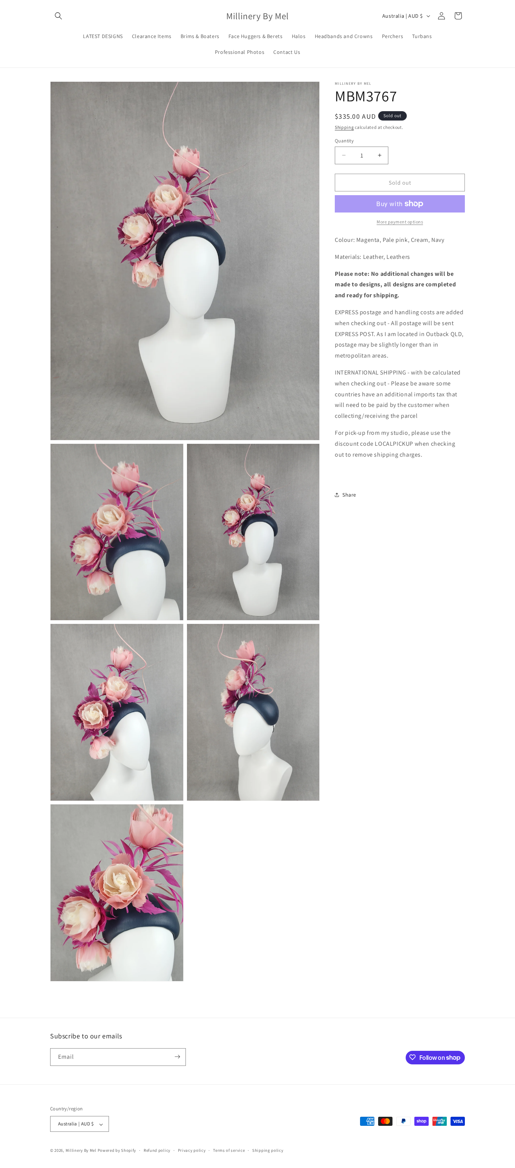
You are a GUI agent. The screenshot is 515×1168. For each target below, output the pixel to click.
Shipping (344, 127)
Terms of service (229, 1150)
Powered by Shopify (117, 1150)
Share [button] (349, 494)
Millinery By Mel (81, 1150)
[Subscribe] (177, 1057)
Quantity (344, 140)
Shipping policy (268, 1150)
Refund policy (157, 1150)
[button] (58, 16)
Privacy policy (192, 1150)
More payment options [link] (400, 222)
